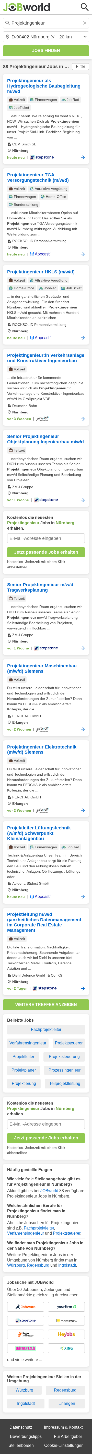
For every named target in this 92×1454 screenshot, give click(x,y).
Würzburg (16, 1265)
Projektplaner (24, 1070)
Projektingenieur (27, 66)
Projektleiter (23, 1056)
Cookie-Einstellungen (64, 1445)
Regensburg (38, 1265)
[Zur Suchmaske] (85, 7)
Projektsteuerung (64, 1056)
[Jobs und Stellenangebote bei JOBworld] (26, 7)
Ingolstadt (67, 1265)
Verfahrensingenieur (27, 1043)
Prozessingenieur (64, 1070)
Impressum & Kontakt (63, 1427)
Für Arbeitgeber (68, 1436)
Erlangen (67, 1403)
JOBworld (49, 1191)
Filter (80, 66)
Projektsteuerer (69, 1043)
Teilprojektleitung (64, 1083)
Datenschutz (20, 1427)
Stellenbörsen (21, 1445)
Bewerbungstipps (26, 1436)
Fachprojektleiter (46, 1029)
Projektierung (24, 1083)
